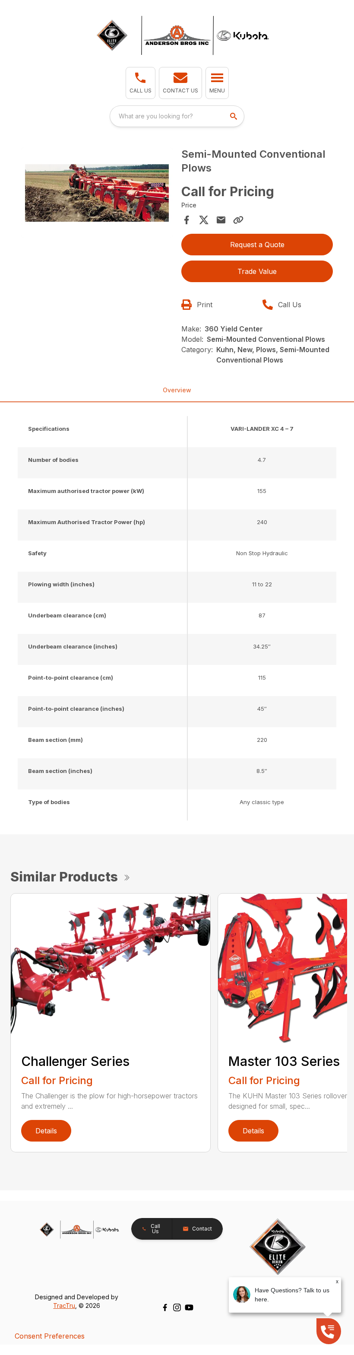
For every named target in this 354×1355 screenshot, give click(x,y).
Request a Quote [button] (257, 244)
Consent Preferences (50, 1336)
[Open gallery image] (97, 193)
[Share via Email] (221, 220)
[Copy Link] (238, 220)
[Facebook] (165, 1307)
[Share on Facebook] (186, 220)
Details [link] (46, 1130)
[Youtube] (189, 1307)
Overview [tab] (177, 390)
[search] (234, 116)
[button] (140, 83)
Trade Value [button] (257, 271)
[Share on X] (204, 220)
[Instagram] (177, 1307)
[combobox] (177, 116)
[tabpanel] (97, 194)
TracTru (64, 1305)
